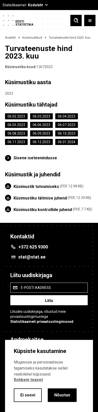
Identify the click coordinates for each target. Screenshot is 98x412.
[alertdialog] (49, 376)
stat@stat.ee (31, 257)
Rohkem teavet (28, 379)
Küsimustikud (32, 37)
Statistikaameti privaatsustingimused (41, 322)
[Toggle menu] (90, 21)
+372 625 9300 (33, 246)
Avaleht (10, 37)
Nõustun (62, 395)
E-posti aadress (36, 288)
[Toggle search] (76, 21)
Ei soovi (27, 395)
